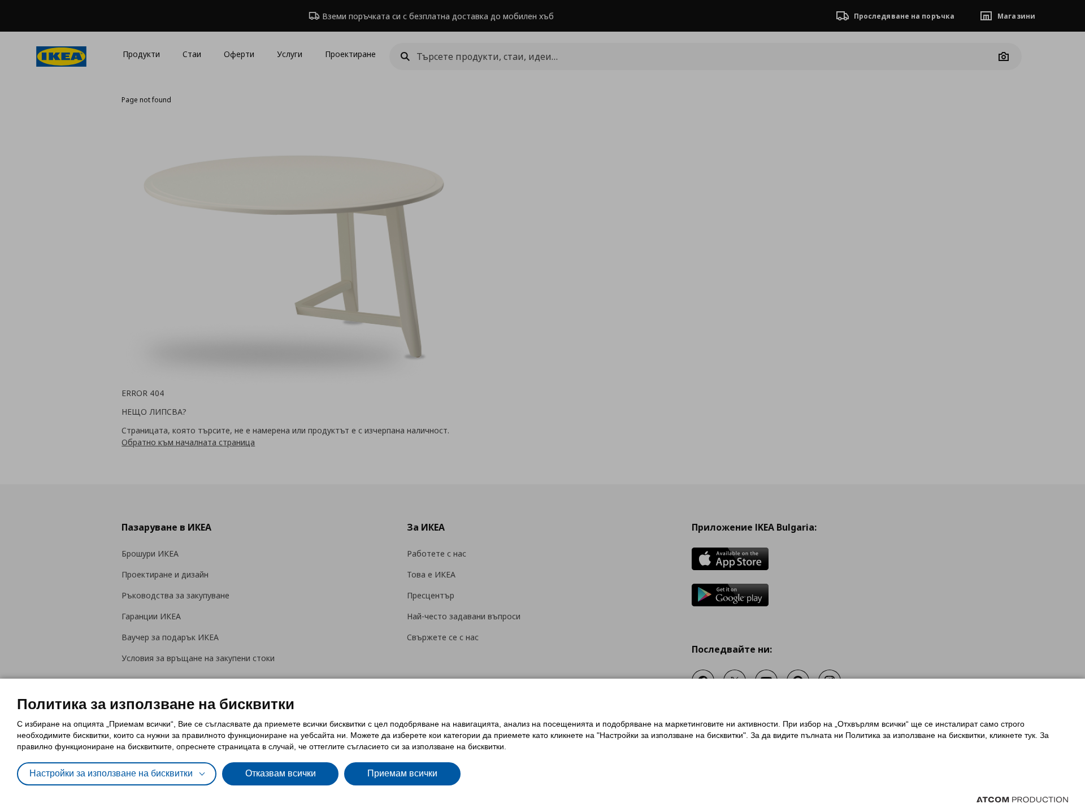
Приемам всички (402, 773)
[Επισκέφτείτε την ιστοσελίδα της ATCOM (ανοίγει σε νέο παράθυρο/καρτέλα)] (1022, 800)
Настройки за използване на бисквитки (111, 773)
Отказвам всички (280, 773)
